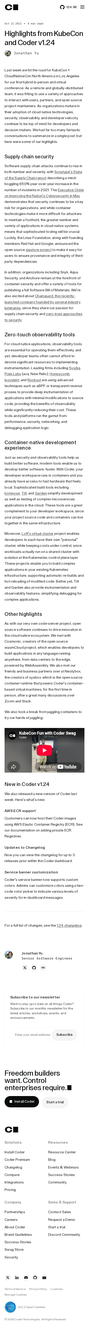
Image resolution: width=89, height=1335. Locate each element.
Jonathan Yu (26, 53)
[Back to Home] (15, 7)
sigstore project (39, 250)
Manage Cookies (15, 1294)
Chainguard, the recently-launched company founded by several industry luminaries (43, 302)
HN (43, 967)
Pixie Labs (13, 374)
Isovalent (12, 380)
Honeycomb (60, 374)
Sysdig (74, 368)
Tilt (24, 493)
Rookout (34, 380)
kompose (12, 493)
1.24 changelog (69, 925)
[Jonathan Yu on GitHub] (34, 967)
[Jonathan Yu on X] (25, 967)
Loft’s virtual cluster (37, 533)
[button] (82, 7)
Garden (41, 493)
